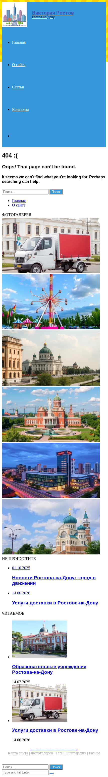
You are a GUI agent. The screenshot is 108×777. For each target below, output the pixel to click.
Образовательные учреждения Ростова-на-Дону (49, 669)
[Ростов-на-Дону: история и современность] (54, 358)
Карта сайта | (19, 753)
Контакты (20, 109)
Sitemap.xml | (77, 753)
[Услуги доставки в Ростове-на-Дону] (54, 246)
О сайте (18, 65)
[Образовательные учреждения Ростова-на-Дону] (59, 639)
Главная (19, 42)
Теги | (61, 753)
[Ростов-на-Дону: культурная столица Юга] (54, 415)
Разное (94, 753)
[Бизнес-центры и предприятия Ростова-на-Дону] (54, 471)
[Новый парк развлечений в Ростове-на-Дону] (54, 302)
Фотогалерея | (43, 753)
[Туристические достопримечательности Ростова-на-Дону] (54, 527)
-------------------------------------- (54, 748)
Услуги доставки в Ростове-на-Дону (55, 730)
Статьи (18, 87)
